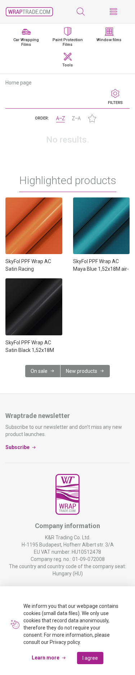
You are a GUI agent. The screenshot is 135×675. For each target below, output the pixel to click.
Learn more (45, 658)
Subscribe (17, 447)
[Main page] (29, 11)
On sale (39, 371)
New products (81, 371)
